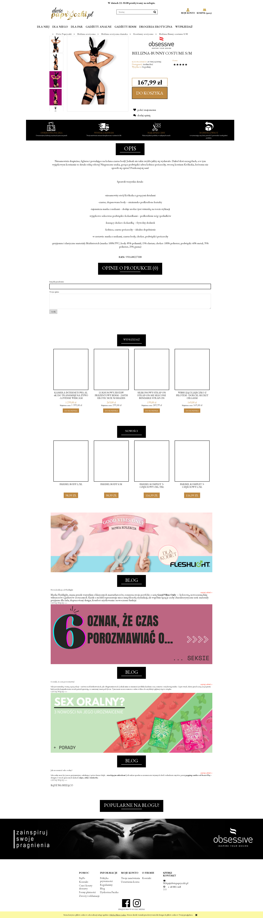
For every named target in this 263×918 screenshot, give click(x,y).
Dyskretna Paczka (109, 892)
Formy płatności (87, 892)
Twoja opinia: (54, 292)
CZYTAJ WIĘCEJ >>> (59, 603)
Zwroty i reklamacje (89, 896)
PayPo (82, 878)
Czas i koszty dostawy (85, 887)
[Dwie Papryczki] (72, 13)
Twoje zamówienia (130, 878)
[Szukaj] (154, 12)
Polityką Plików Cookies (118, 915)
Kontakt (83, 881)
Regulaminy (106, 885)
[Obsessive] (162, 42)
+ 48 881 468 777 (172, 888)
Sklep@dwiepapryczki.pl (175, 883)
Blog (102, 888)
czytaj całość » (206, 592)
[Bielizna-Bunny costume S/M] (55, 44)
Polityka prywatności (106, 879)
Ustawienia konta (130, 881)
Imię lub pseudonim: (56, 281)
